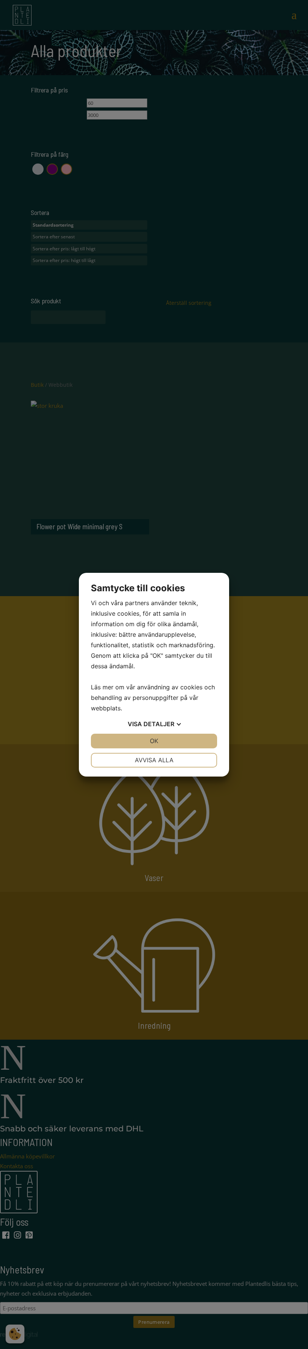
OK (154, 741)
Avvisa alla (154, 760)
